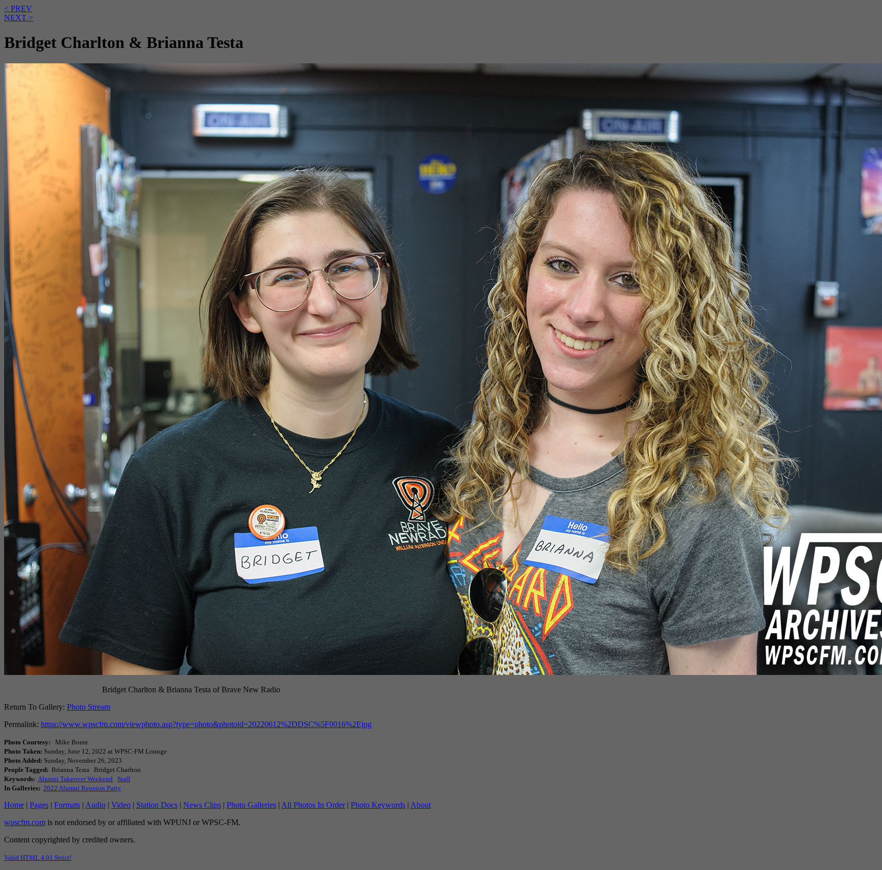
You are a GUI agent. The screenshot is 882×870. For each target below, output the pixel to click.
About (420, 805)
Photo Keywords (378, 805)
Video (121, 805)
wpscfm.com (24, 822)
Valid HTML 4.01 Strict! (37, 857)
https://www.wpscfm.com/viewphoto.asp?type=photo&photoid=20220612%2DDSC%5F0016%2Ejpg (206, 724)
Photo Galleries (251, 805)
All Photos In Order (313, 805)
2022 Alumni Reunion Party (82, 788)
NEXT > (18, 17)
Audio (95, 805)
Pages (39, 805)
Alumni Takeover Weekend (75, 779)
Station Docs (157, 805)
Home (14, 805)
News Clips (202, 805)
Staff (123, 779)
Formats (67, 805)
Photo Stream (88, 707)
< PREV (18, 8)
